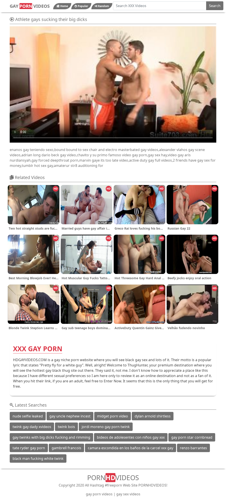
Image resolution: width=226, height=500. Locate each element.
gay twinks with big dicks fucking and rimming (51, 437)
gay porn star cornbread (191, 437)
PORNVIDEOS (113, 477)
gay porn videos (99, 494)
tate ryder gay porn (29, 447)
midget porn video (112, 416)
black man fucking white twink (38, 458)
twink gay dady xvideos (32, 426)
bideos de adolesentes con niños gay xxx (131, 437)
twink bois (66, 426)
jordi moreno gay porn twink (106, 426)
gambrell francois (66, 447)
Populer (82, 6)
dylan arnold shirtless (153, 416)
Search (214, 5)
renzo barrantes (193, 447)
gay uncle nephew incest (69, 416)
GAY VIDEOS (30, 6)
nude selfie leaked (28, 416)
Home (64, 6)
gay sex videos (128, 494)
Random (103, 6)
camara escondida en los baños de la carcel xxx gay (130, 447)
